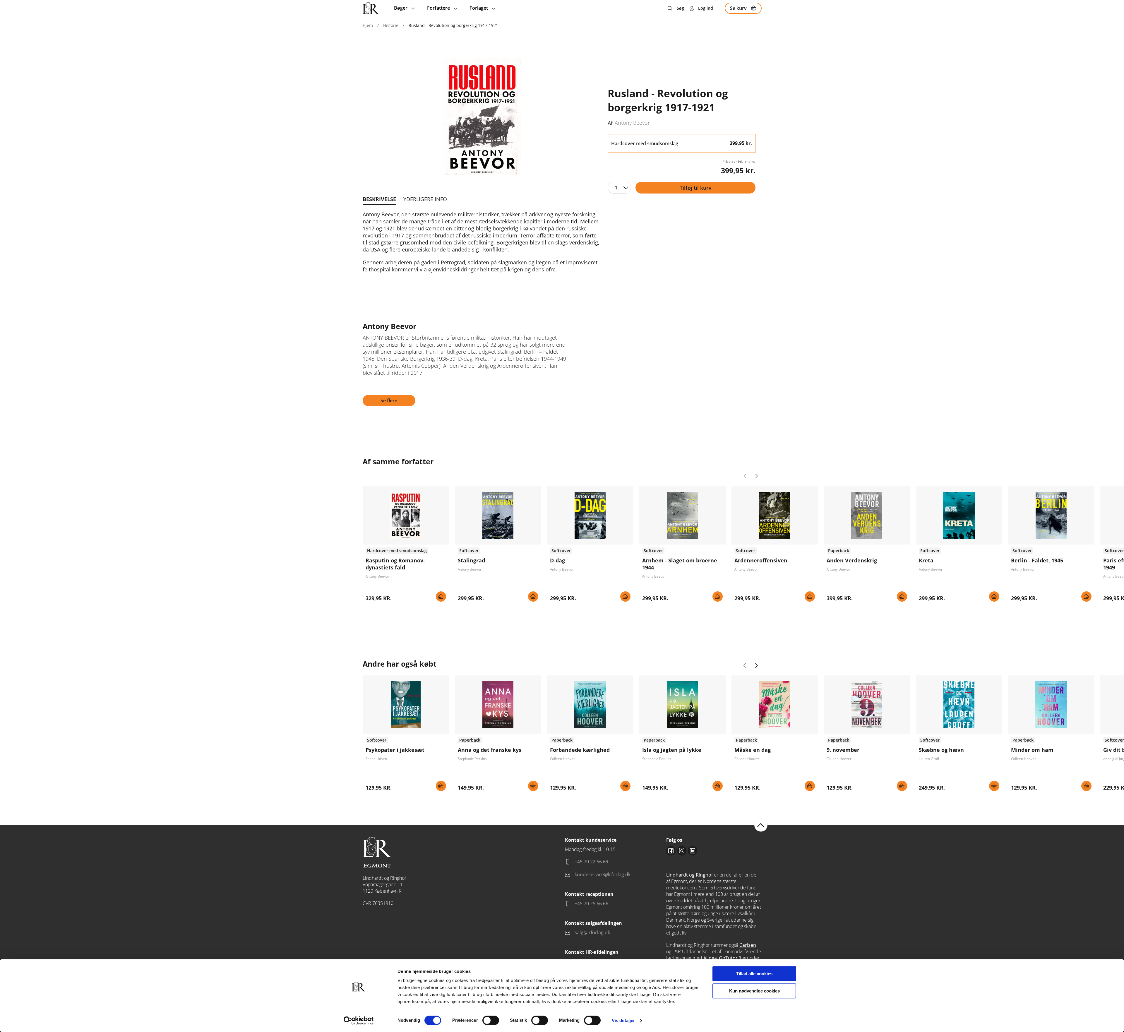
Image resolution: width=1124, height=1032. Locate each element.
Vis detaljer (623, 1020)
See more (406, 546)
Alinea (710, 958)
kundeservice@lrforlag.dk (602, 874)
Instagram (681, 850)
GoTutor (728, 958)
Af (610, 122)
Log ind (705, 8)
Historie (390, 25)
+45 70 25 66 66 (591, 903)
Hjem (368, 25)
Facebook (671, 850)
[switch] (490, 1020)
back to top (760, 825)
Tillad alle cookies (754, 973)
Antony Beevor (632, 122)
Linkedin (692, 850)
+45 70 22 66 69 (591, 861)
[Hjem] (371, 8)
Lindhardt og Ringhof (689, 875)
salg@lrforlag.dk (592, 932)
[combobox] (619, 188)
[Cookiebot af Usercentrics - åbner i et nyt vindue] (358, 1020)
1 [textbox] (616, 187)
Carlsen (747, 945)
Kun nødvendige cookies (754, 990)
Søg (680, 8)
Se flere (389, 400)
